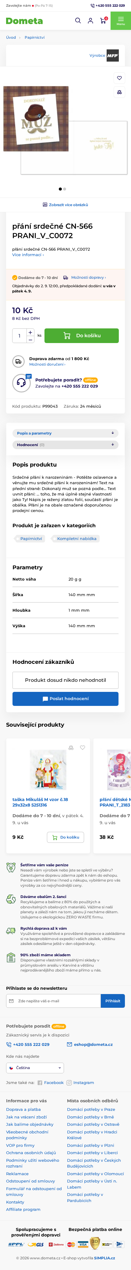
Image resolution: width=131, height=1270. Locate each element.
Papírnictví (34, 37)
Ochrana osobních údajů (31, 1152)
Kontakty (15, 1202)
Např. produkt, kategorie (45, 54)
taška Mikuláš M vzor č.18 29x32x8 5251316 (40, 802)
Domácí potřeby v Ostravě (93, 1124)
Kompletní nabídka (77, 538)
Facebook (54, 1082)
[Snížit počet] (30, 339)
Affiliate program (23, 1209)
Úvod (11, 37)
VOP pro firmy (20, 1145)
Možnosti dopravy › (88, 277)
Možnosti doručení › (47, 364)
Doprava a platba (23, 1109)
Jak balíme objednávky (29, 1124)
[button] (78, 21)
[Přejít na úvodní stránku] (24, 20)
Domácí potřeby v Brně (90, 1116)
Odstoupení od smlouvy (30, 1181)
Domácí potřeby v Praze (91, 1109)
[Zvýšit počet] (30, 332)
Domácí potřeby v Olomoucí (95, 1173)
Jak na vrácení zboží (26, 1116)
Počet (19, 336)
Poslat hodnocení (68, 698)
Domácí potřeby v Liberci (92, 1152)
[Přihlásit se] (90, 21)
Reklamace (17, 1173)
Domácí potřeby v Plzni (90, 1145)
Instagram (83, 1082)
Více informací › (28, 254)
